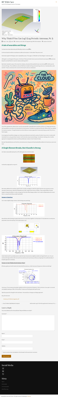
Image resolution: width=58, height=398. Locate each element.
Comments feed (5, 386)
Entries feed (4, 384)
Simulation (38, 41)
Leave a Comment (48, 41)
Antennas (5, 299)
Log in (3, 381)
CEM (23, 41)
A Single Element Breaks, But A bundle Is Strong (21, 148)
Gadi (12, 41)
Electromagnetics (14, 299)
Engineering (29, 41)
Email (3, 339)
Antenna (18, 41)
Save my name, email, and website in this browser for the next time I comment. (20, 352)
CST (25, 41)
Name (3, 333)
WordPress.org (5, 389)
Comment (4, 313)
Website (3, 346)
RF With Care (8, 2)
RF (35, 41)
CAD (21, 41)
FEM (33, 41)
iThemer (29, 396)
